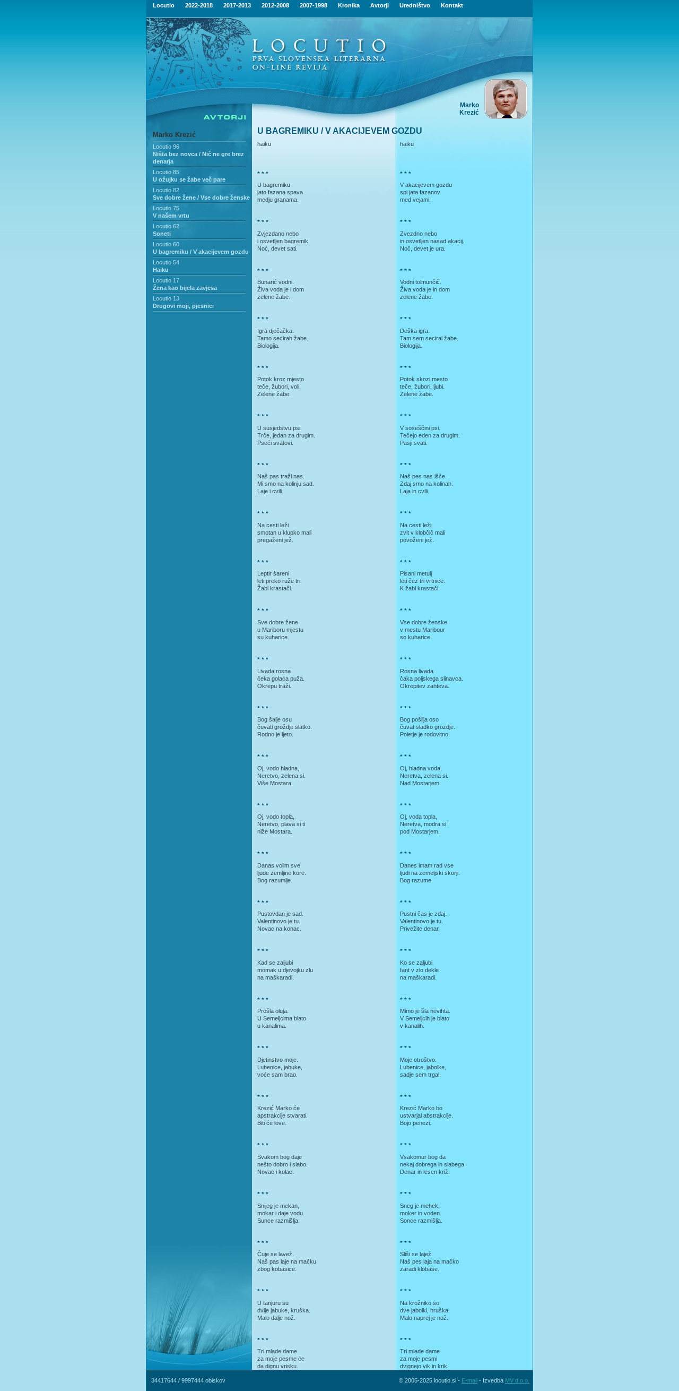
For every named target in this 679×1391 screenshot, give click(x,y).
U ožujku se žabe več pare (189, 179)
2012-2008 (275, 5)
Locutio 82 (166, 190)
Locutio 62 (166, 226)
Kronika (349, 5)
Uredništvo (414, 5)
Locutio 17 (166, 280)
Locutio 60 (166, 244)
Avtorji (379, 5)
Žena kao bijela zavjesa (185, 288)
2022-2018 (199, 5)
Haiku (161, 270)
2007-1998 (313, 5)
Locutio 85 (166, 172)
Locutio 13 (166, 298)
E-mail (469, 1380)
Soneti (162, 233)
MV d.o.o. (517, 1380)
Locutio (164, 5)
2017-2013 (237, 5)
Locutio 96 (166, 146)
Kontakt (452, 5)
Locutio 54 (166, 262)
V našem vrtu (171, 215)
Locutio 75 (166, 208)
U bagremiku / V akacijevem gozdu (201, 251)
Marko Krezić (174, 135)
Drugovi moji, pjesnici (183, 306)
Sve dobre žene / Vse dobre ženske (201, 197)
